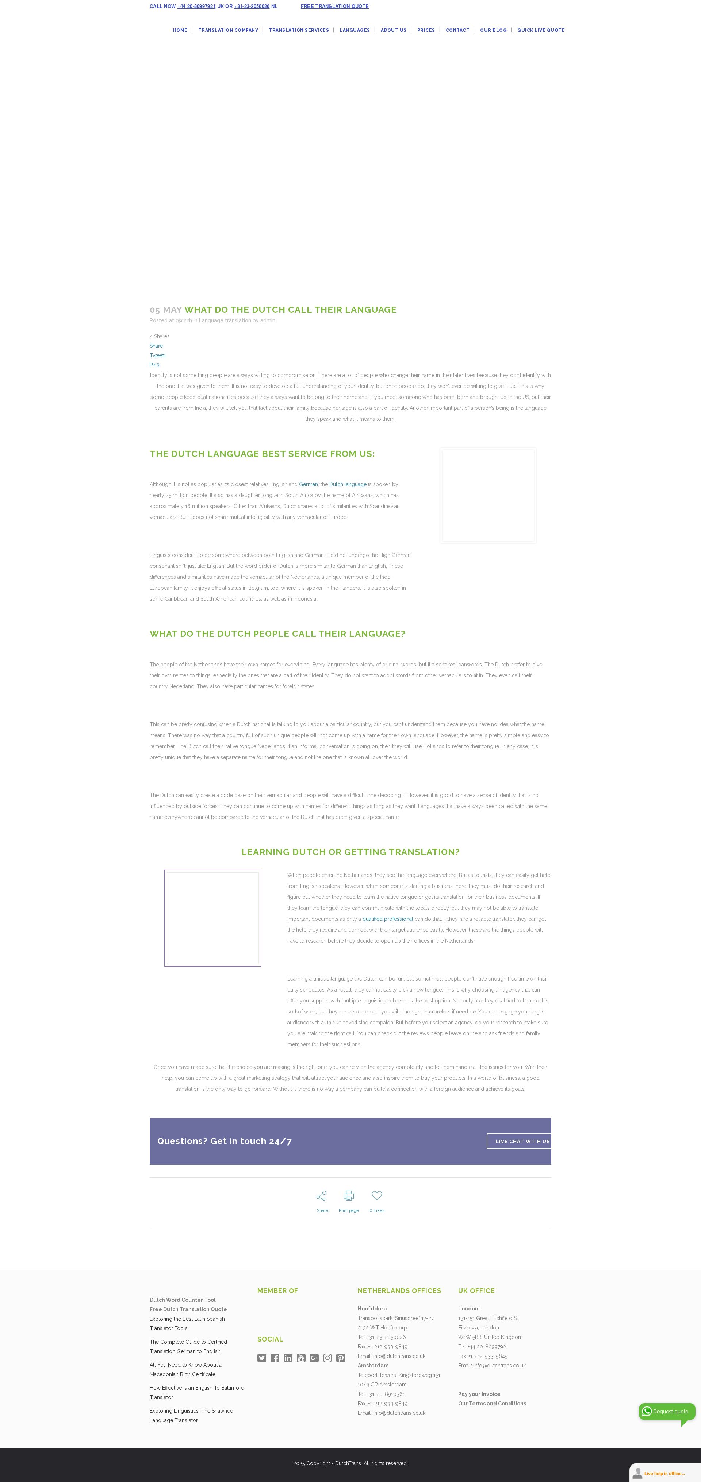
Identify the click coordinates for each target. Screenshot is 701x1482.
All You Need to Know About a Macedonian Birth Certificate (186, 1369)
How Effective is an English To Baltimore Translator (197, 1392)
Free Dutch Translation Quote (188, 1309)
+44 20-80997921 (196, 6)
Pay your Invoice (479, 1394)
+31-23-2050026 (251, 6)
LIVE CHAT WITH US (523, 1141)
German (308, 484)
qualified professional (388, 919)
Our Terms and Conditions (492, 1403)
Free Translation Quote (335, 6)
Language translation (225, 320)
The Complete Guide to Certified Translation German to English (188, 1346)
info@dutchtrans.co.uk (399, 1356)
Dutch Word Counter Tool (183, 1300)
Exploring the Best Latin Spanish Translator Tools (187, 1323)
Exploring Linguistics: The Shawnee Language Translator (191, 1415)
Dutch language (348, 484)
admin (267, 320)
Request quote (671, 1411)
